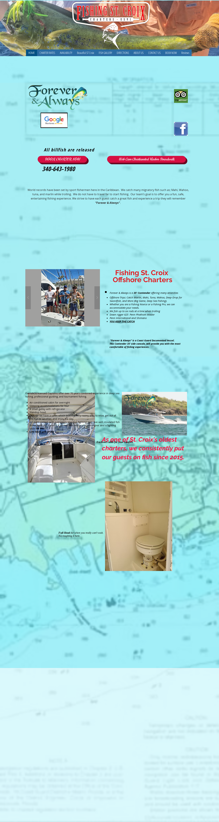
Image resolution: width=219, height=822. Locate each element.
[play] (90, 272)
